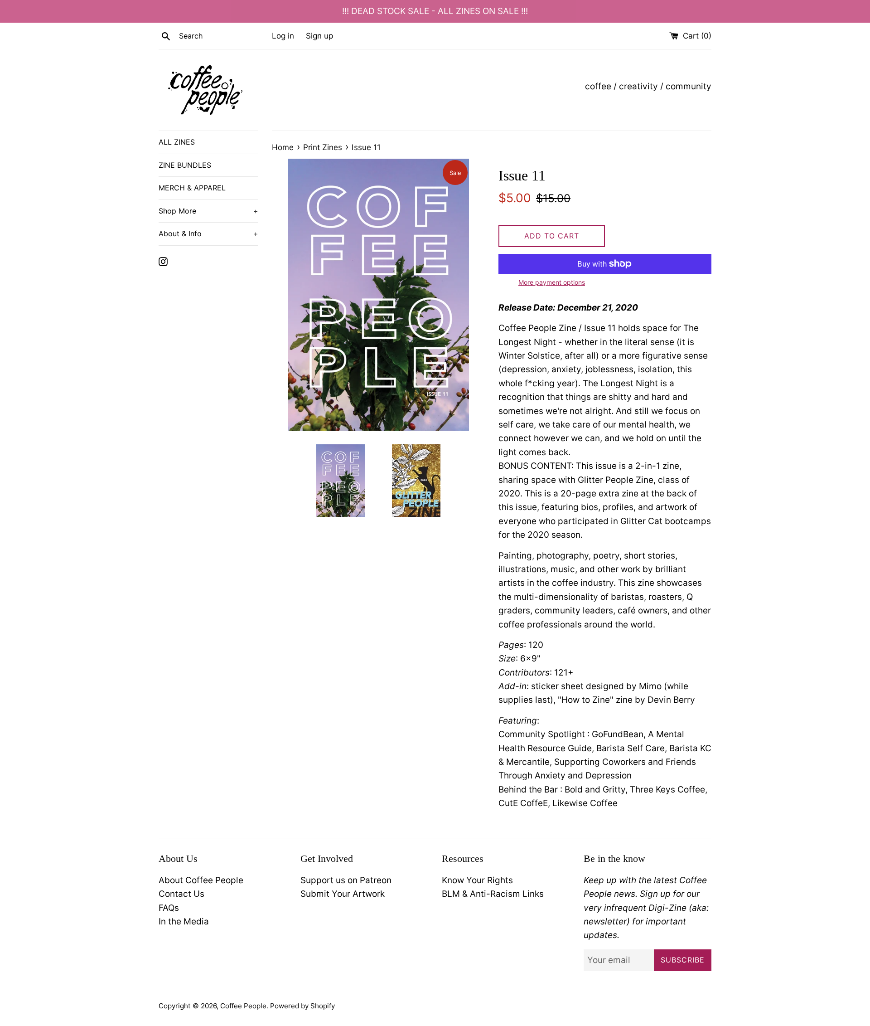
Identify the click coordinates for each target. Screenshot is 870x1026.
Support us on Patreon (346, 880)
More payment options (551, 282)
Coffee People (243, 1006)
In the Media (184, 921)
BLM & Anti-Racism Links (493, 894)
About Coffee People (201, 880)
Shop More (208, 210)
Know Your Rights (477, 880)
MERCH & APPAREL (192, 187)
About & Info (208, 233)
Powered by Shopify (302, 1006)
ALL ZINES (177, 141)
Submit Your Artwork (342, 894)
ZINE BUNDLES (185, 165)
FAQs (169, 908)
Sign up (319, 35)
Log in (283, 35)
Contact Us (181, 894)
